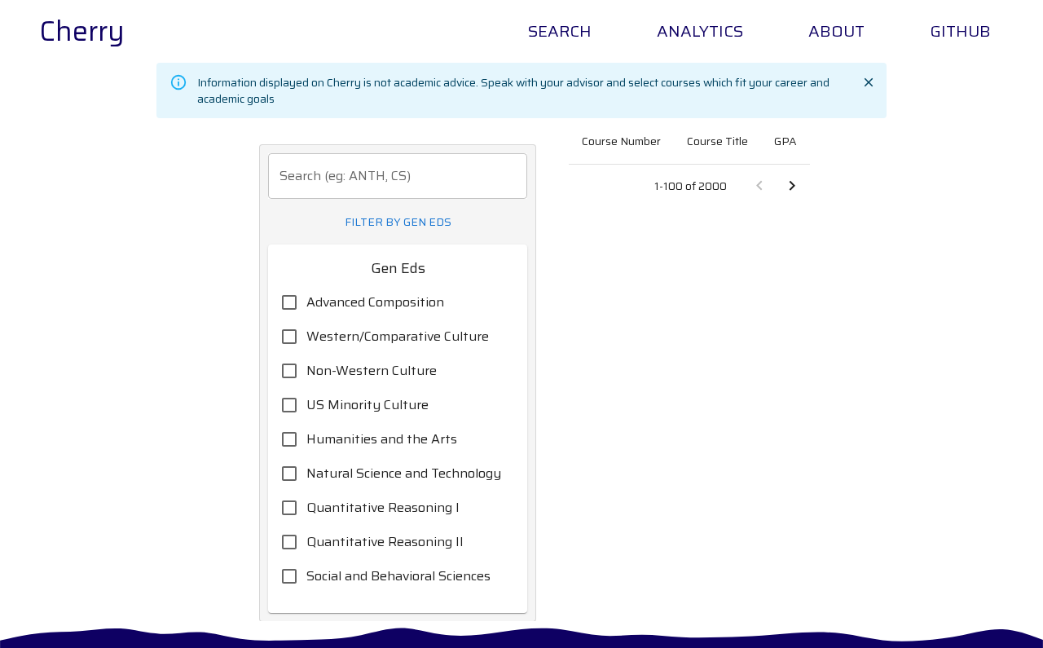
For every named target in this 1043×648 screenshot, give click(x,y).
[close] (868, 82)
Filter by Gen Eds (398, 222)
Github (960, 31)
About (836, 31)
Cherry (82, 31)
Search (560, 31)
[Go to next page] (792, 186)
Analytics (700, 31)
